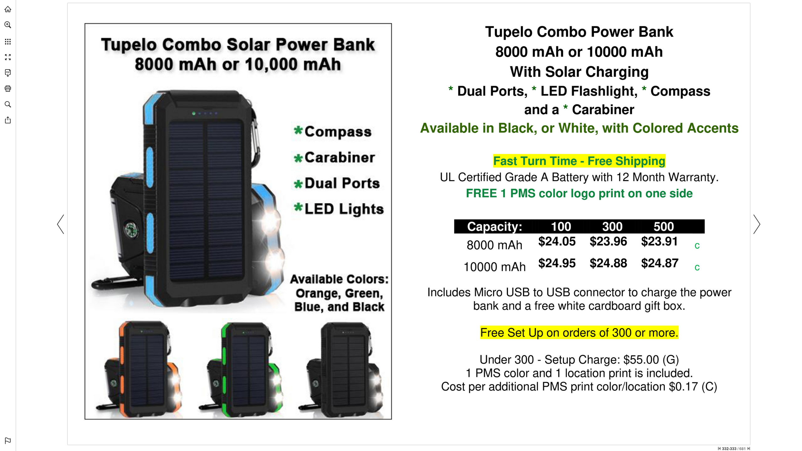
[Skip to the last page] (748, 448)
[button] (8, 25)
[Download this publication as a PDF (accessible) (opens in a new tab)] (8, 73)
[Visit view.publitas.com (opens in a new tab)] (8, 9)
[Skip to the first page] (719, 448)
